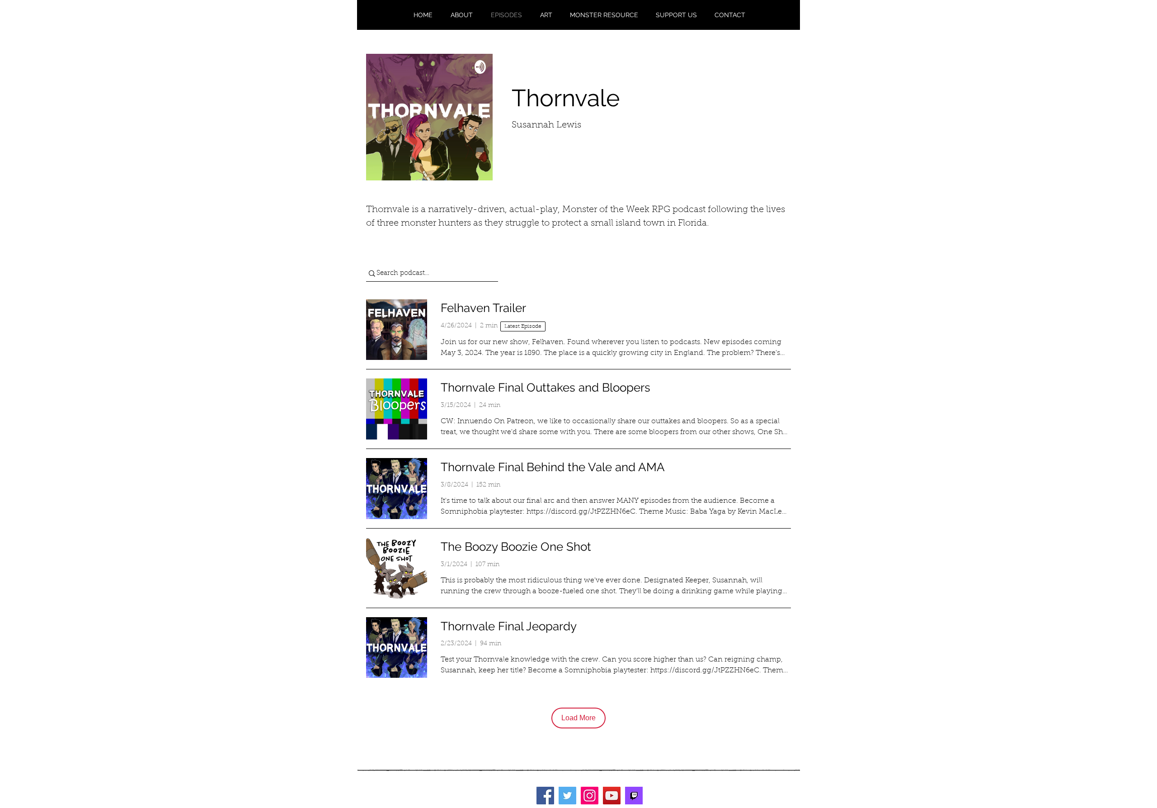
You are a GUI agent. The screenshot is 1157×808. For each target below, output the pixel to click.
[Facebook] (545, 795)
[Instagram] (589, 795)
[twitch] (634, 795)
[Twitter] (567, 795)
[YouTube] (612, 795)
